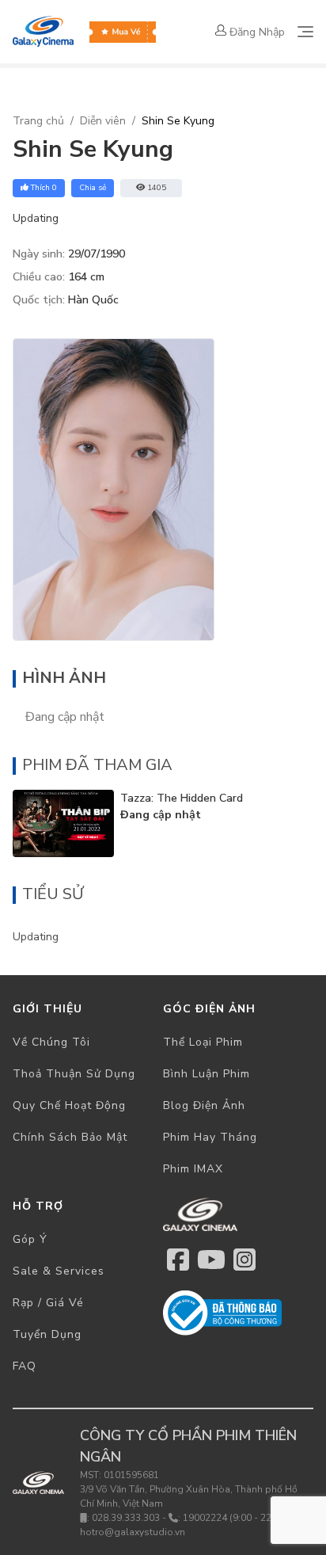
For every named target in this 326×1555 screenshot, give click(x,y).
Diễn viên (103, 120)
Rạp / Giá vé (48, 1302)
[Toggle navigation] (305, 31)
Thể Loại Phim (203, 1042)
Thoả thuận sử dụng (74, 1073)
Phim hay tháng (210, 1137)
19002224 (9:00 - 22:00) (235, 1517)
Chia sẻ (92, 187)
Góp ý (30, 1239)
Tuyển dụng (47, 1334)
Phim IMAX (193, 1168)
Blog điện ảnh (204, 1105)
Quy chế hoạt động (69, 1105)
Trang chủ (38, 120)
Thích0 (44, 187)
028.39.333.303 (126, 1517)
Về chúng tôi (51, 1042)
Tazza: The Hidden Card (181, 798)
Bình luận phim (206, 1073)
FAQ (24, 1366)
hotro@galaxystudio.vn (132, 1532)
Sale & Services (58, 1271)
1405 (156, 187)
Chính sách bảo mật (70, 1137)
